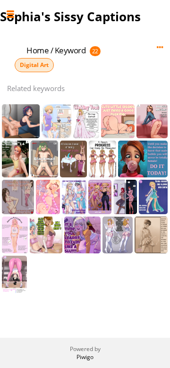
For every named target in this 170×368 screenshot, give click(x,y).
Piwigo (85, 357)
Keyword (70, 50)
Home (37, 50)
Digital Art (34, 65)
